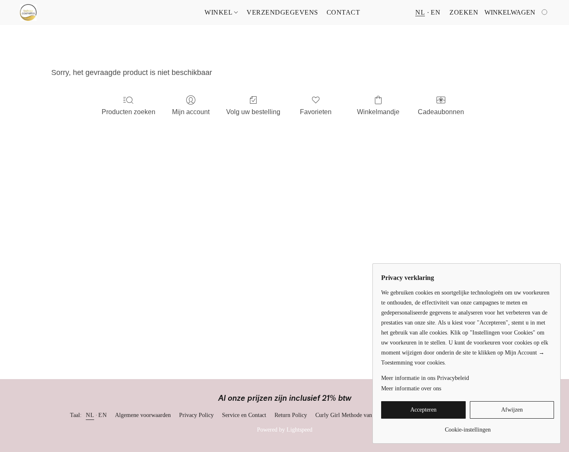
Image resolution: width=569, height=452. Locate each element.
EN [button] (435, 12)
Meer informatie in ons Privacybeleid (425, 378)
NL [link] (90, 415)
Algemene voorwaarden (143, 415)
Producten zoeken (128, 111)
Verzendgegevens (282, 12)
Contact (343, 12)
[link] (467, 427)
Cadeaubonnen (441, 111)
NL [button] (420, 12)
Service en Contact (244, 415)
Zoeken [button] (463, 12)
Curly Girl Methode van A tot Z (352, 415)
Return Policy (291, 415)
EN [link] (102, 415)
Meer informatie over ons (411, 388)
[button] (28, 12)
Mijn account (191, 111)
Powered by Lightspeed (284, 430)
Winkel (219, 12)
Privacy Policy (196, 415)
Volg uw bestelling (253, 111)
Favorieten (316, 111)
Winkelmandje (378, 111)
